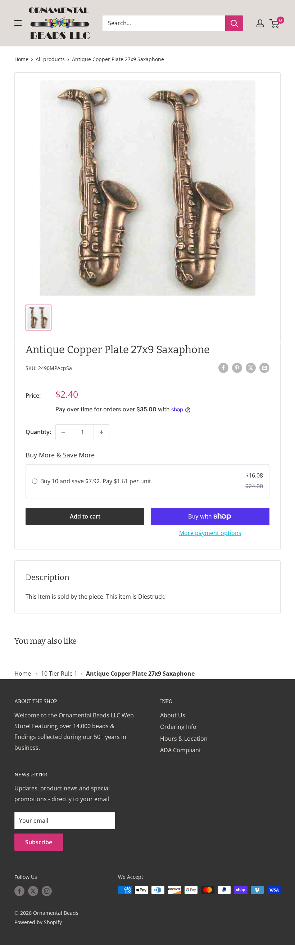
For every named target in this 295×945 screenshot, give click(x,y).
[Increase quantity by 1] (101, 432)
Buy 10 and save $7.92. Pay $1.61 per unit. (96, 481)
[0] (274, 23)
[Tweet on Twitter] (251, 367)
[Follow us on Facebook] (19, 891)
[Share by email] (264, 367)
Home (21, 59)
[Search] (234, 23)
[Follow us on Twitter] (33, 891)
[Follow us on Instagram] (47, 891)
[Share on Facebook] (223, 367)
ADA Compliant (180, 750)
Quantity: (38, 432)
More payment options (210, 533)
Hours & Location (184, 739)
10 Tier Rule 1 (59, 673)
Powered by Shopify (38, 922)
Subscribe (38, 842)
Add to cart (85, 516)
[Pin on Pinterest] (237, 367)
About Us (172, 715)
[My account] (260, 23)
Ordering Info (178, 727)
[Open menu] (18, 23)
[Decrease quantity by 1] (63, 432)
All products (50, 59)
